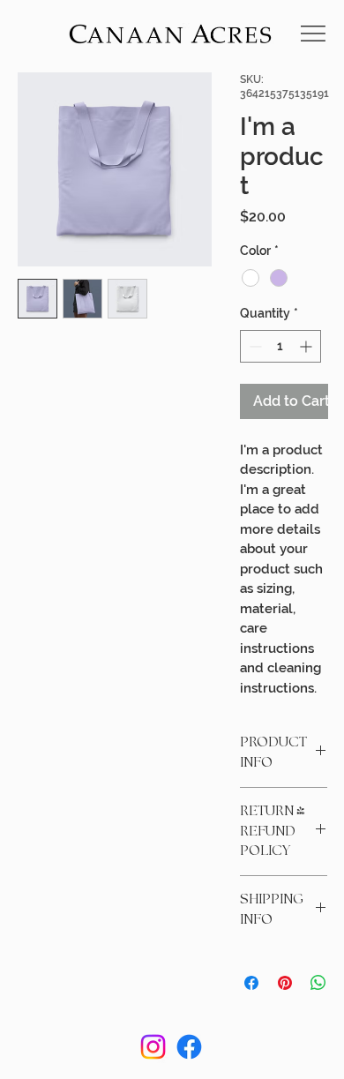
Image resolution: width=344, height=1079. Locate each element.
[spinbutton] (280, 346)
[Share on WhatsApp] (318, 982)
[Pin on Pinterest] (284, 982)
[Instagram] (153, 1046)
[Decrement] (254, 346)
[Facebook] (189, 1046)
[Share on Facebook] (251, 982)
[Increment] (307, 346)
